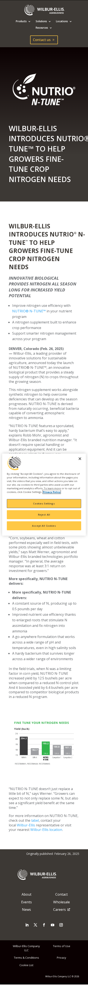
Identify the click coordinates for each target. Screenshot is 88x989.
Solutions (41, 21)
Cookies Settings (44, 503)
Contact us (42, 39)
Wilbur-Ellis (26, 825)
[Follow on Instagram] (61, 924)
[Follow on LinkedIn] (26, 924)
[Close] (80, 458)
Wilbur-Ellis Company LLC (26, 948)
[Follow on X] (35, 924)
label (35, 820)
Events (26, 902)
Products (21, 21)
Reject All (44, 514)
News (26, 909)
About (26, 894)
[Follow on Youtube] (52, 924)
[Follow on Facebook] (44, 924)
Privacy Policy (51, 492)
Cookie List (26, 965)
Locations (62, 21)
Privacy (61, 958)
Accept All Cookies (44, 525)
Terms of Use (61, 946)
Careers (59, 909)
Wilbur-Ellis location (46, 829)
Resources (42, 27)
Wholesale (61, 902)
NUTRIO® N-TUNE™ (29, 311)
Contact (61, 894)
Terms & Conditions (26, 958)
